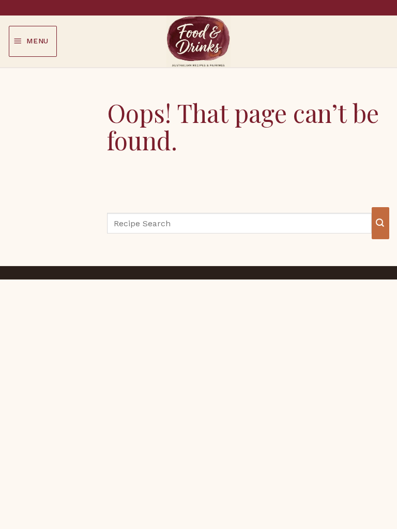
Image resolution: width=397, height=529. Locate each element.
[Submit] (380, 223)
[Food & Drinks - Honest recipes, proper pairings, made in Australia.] (198, 41)
